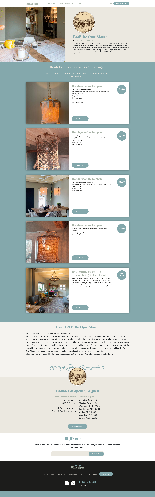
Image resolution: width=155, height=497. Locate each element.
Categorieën (73, 474)
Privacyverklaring (107, 494)
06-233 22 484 (82, 484)
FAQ (80, 3)
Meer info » (80, 119)
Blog (74, 3)
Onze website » (77, 426)
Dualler (69, 494)
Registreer (121, 3)
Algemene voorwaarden (122, 494)
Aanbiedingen (49, 3)
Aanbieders (64, 3)
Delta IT (63, 494)
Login (109, 3)
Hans (59, 494)
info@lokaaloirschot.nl (84, 486)
